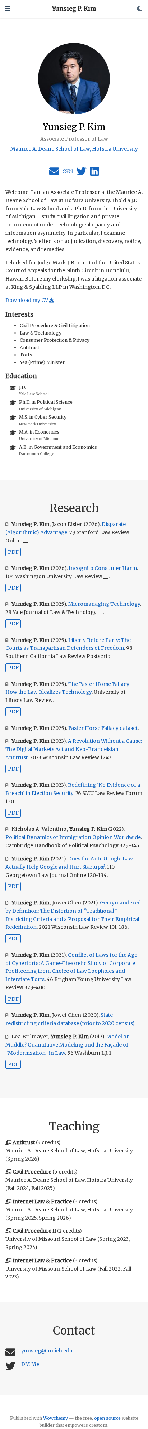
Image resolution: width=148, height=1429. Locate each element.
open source (107, 1418)
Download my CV (27, 300)
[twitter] (82, 173)
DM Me (30, 1364)
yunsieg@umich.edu (47, 1350)
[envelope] (54, 173)
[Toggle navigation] (7, 9)
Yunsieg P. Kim (74, 9)
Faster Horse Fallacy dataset (103, 728)
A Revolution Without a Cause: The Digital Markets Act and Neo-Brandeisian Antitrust (73, 749)
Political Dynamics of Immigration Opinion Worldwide (73, 837)
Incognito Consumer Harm (103, 568)
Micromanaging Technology (104, 604)
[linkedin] (94, 173)
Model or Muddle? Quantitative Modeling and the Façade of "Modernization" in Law (67, 1044)
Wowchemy (55, 1418)
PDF (13, 552)
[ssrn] (68, 173)
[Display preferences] (140, 9)
